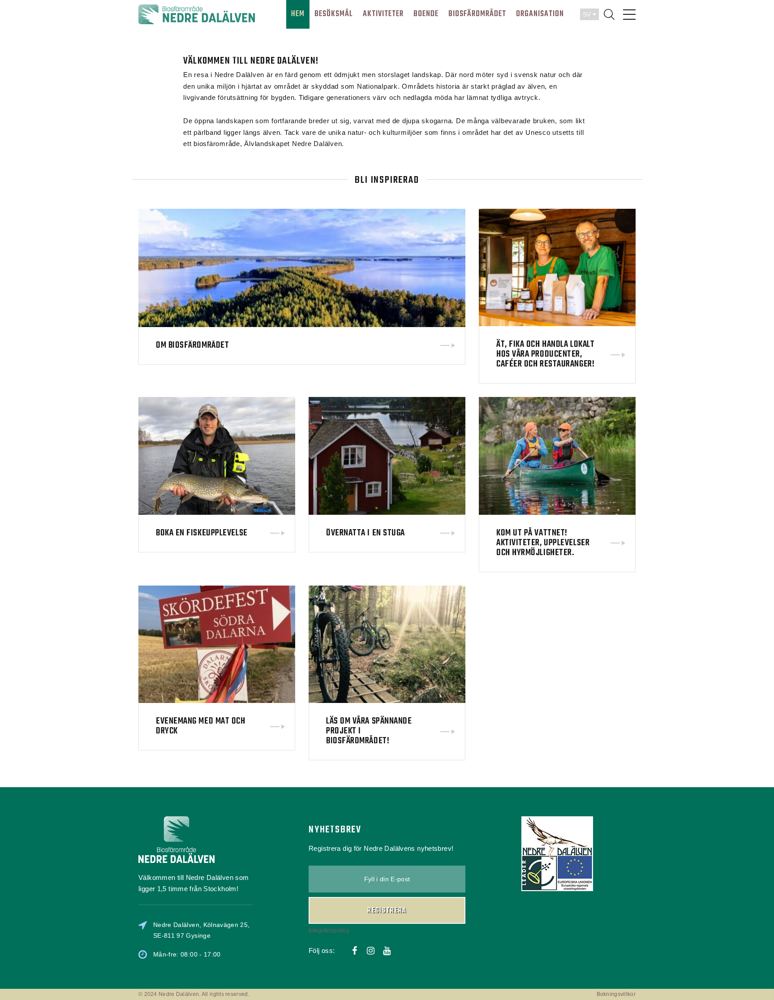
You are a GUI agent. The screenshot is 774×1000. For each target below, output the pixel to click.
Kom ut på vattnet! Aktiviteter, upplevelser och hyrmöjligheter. (542, 543)
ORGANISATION (540, 14)
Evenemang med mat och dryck (200, 726)
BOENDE (426, 14)
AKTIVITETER (383, 14)
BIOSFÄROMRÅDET (477, 14)
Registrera (387, 911)
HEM (298, 14)
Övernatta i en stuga (365, 533)
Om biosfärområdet (192, 345)
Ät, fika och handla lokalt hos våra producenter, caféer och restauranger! (545, 354)
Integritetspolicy (329, 930)
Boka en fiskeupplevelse (202, 533)
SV (588, 14)
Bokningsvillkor (616, 994)
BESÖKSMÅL (333, 14)
